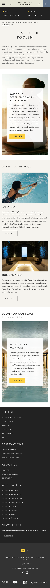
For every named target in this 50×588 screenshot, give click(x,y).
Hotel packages (9, 450)
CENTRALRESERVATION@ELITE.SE (25, 568)
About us (6, 470)
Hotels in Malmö (9, 510)
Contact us (7, 478)
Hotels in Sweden (10, 490)
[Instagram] (27, 572)
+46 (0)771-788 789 (25, 564)
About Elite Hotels (19, 22)
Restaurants (7, 433)
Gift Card (6, 429)
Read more (9, 233)
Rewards (6, 425)
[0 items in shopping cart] (39, 3)
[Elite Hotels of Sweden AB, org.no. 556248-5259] (25, 4)
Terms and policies (10, 458)
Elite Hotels (6, 22)
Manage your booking (12, 454)
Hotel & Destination (11, 417)
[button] (3, 3)
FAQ (3, 437)
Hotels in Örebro (10, 518)
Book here (17, 136)
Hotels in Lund (9, 506)
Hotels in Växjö (9, 514)
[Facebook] (23, 572)
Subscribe (8, 536)
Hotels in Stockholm (11, 494)
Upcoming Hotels (10, 474)
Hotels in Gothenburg (12, 498)
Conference (7, 421)
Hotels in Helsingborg (12, 502)
